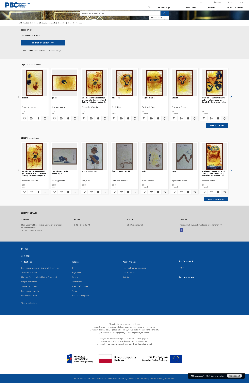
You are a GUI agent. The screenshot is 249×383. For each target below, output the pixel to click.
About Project (165, 7)
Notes (74, 291)
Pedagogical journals (30, 291)
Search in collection (43, 42)
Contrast (217, 2)
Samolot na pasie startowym (60, 172)
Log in (181, 267)
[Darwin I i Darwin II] (94, 156)
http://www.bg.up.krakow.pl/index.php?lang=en (199, 225)
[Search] (165, 13)
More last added (217, 125)
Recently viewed (235, 7)
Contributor (77, 282)
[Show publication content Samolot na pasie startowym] (68, 192)
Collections (190, 7)
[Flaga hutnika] (154, 83)
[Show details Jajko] (74, 118)
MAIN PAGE (23, 23)
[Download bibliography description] (31, 118)
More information (217, 376)
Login (241, 2)
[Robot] (154, 156)
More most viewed (216, 199)
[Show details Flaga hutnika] (164, 118)
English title (76, 272)
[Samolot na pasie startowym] (64, 156)
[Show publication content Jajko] (68, 118)
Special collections (29, 286)
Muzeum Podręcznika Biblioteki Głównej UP (39, 277)
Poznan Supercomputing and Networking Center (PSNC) (152, 378)
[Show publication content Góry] (187, 192)
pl (201, 2)
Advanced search (156, 18)
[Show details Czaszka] (134, 118)
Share (230, 2)
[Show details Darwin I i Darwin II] (104, 192)
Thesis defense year (80, 286)
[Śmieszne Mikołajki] (124, 156)
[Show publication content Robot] (157, 192)
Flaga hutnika (148, 98)
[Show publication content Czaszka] (127, 118)
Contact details (129, 272)
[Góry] (184, 156)
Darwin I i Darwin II (90, 171)
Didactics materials (48, 23)
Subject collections (29, 282)
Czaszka (116, 98)
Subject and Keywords (81, 295)
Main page (25, 256)
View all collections (29, 303)
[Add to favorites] (24, 118)
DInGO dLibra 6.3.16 (100, 378)
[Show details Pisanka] (44, 118)
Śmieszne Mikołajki (121, 171)
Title (74, 268)
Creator (75, 277)
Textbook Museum (29, 272)
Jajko (54, 98)
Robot (144, 171)
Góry (174, 171)
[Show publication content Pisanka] (38, 118)
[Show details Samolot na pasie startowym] (74, 192)
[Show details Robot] (164, 192)
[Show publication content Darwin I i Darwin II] (98, 192)
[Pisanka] (34, 83)
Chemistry (61, 23)
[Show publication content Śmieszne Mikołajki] (127, 192)
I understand (234, 376)
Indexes (211, 7)
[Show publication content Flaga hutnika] (157, 118)
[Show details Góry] (194, 192)
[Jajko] (64, 83)
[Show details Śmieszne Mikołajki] (134, 192)
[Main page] (149, 7)
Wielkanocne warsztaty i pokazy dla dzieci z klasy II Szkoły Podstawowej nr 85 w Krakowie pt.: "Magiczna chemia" (94, 100)
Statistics (126, 277)
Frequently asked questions (134, 268)
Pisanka (26, 98)
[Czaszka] (124, 83)
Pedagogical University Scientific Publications (40, 268)
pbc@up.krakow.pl (135, 225)
